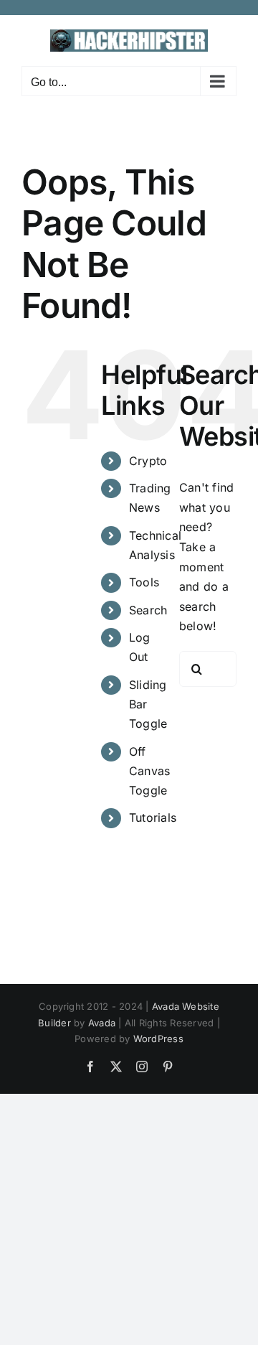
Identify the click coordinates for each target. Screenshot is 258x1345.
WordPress (158, 1038)
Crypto (148, 461)
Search (148, 610)
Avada (101, 1022)
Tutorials (152, 817)
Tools (144, 582)
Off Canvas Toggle (149, 770)
